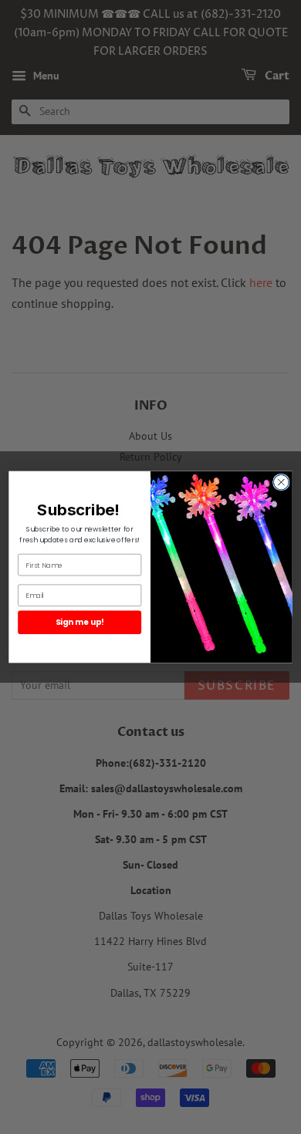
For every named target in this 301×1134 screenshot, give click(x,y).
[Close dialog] (281, 482)
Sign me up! (80, 621)
